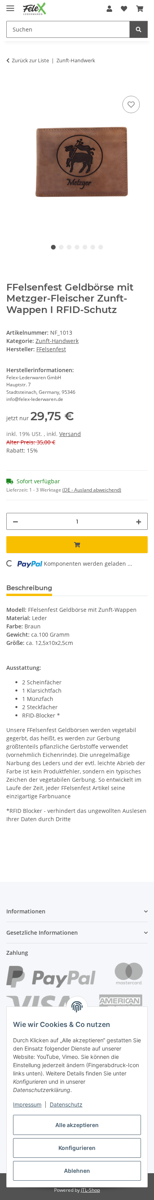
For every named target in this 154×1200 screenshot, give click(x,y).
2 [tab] (61, 247)
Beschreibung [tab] (29, 588)
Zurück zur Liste (30, 60)
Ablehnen (77, 1170)
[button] (109, 9)
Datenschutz (66, 1104)
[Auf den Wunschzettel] (131, 104)
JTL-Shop (90, 1190)
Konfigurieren (77, 1147)
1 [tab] (53, 247)
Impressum (27, 1104)
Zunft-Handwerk (57, 341)
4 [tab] (77, 247)
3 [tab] (69, 247)
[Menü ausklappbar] (10, 5)
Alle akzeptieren (77, 1125)
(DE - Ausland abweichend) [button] (91, 489)
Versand (70, 434)
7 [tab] (100, 247)
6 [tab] (92, 247)
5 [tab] (85, 247)
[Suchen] (139, 29)
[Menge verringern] (15, 521)
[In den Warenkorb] (12, 85)
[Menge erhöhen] (138, 521)
